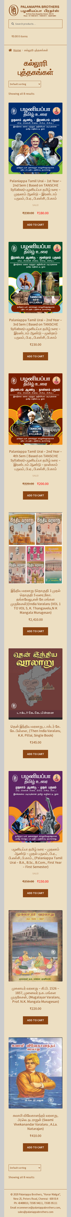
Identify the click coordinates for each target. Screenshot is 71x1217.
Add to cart (35, 224)
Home (17, 50)
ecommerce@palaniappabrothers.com (38, 1207)
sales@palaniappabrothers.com (35, 1212)
